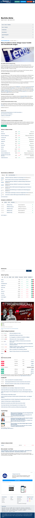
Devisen (21, 509)
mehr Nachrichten (4, 196)
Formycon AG (3, 137)
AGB (18, 502)
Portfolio (24, 510)
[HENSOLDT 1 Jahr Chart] (31, 141)
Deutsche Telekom (24, 96)
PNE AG (2, 147)
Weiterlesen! (4, 125)
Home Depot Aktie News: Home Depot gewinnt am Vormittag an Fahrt (13, 405)
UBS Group (3, 287)
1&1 (11, 88)
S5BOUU (32, 373)
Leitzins (13, 511)
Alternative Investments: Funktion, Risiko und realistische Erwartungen (17, 383)
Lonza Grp (3, 295)
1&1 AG (2, 131)
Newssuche (3, 268)
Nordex (20, 90)
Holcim (2, 279)
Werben (11, 499)
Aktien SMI (3, 507)
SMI (10, 509)
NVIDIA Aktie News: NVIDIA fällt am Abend (8, 394)
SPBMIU (32, 369)
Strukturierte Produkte (13, 510)
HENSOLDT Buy (9, 204)
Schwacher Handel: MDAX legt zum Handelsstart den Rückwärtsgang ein (17, 189)
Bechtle (32, 86)
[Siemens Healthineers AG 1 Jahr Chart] (29, 153)
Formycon (6, 90)
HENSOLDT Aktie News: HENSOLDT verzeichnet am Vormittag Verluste (17, 184)
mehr (2, 299)
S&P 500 (7, 509)
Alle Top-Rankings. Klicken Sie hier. (7, 428)
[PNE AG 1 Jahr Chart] (32, 147)
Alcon (2, 289)
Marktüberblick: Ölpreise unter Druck (16, 335)
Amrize (2, 281)
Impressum (19, 498)
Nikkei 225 (3, 509)
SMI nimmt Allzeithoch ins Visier (15, 333)
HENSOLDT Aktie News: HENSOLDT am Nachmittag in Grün (15, 177)
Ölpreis (10, 511)
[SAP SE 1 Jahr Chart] (32, 149)
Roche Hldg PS (3, 297)
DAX (13, 507)
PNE (7, 92)
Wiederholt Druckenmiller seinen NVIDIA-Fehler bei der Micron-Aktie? (13, 403)
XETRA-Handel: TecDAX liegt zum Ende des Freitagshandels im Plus (16, 192)
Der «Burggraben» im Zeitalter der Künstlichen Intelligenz (19, 337)
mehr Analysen (3, 215)
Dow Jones (23, 507)
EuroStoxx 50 (17, 507)
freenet (2, 105)
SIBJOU (32, 363)
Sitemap (3, 502)
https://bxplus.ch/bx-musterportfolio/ (6, 326)
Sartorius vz (24, 91)
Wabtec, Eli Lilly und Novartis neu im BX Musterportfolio (9, 320)
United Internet (28, 87)
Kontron (13, 87)
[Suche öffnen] (33, 1)
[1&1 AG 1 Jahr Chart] (32, 131)
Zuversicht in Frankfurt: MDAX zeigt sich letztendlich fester (15, 194)
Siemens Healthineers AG (5, 152)
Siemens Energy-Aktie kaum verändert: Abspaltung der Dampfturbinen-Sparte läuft (15, 399)
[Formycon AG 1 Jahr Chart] (31, 137)
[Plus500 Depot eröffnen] (7, 2)
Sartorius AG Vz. (4, 151)
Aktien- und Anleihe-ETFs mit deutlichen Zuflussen (18, 349)
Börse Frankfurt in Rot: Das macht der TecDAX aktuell (14, 179)
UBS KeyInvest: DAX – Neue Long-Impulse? (17, 339)
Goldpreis (14, 509)
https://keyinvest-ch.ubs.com (26, 375)
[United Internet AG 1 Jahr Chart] (30, 157)
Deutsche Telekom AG (5, 135)
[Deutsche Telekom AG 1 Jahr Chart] (29, 135)
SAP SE (22, 97)
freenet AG (3, 139)
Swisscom (3, 291)
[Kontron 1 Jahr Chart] (32, 143)
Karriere (3, 499)
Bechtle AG (3, 133)
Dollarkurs (25, 509)
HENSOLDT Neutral (10, 206)
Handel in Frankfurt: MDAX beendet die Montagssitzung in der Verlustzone (18, 187)
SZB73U (32, 365)
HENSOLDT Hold (10, 208)
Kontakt (3, 498)
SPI (6, 507)
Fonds (7, 510)
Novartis (2, 293)
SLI (8, 507)
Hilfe (11, 498)
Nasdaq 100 (27, 507)
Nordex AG (3, 145)
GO (28, 270)
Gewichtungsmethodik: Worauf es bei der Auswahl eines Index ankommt (17, 381)
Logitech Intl (3, 285)
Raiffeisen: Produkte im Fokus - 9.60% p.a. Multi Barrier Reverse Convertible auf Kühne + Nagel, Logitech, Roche (21, 347)
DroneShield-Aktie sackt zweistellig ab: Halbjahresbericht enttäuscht (13, 387)
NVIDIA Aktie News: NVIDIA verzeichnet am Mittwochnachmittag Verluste (14, 407)
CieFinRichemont (4, 283)
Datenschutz (19, 499)
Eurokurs (29, 509)
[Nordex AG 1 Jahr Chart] (31, 145)
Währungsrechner (5, 511)
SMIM (11, 507)
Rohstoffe (20, 510)
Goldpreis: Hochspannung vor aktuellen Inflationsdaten (10, 401)
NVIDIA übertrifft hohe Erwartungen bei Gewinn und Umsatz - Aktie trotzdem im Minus (16, 389)
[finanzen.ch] (7, 1)
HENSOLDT (18, 86)
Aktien (18, 509)
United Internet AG (4, 157)
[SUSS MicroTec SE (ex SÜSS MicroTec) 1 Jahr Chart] (27, 155)
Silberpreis (4, 510)
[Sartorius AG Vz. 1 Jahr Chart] (30, 151)
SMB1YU (32, 371)
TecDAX (11, 65)
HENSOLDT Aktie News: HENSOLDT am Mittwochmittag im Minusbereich (18, 181)
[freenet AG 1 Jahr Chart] (31, 139)
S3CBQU (32, 361)
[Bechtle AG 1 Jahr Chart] (31, 133)
